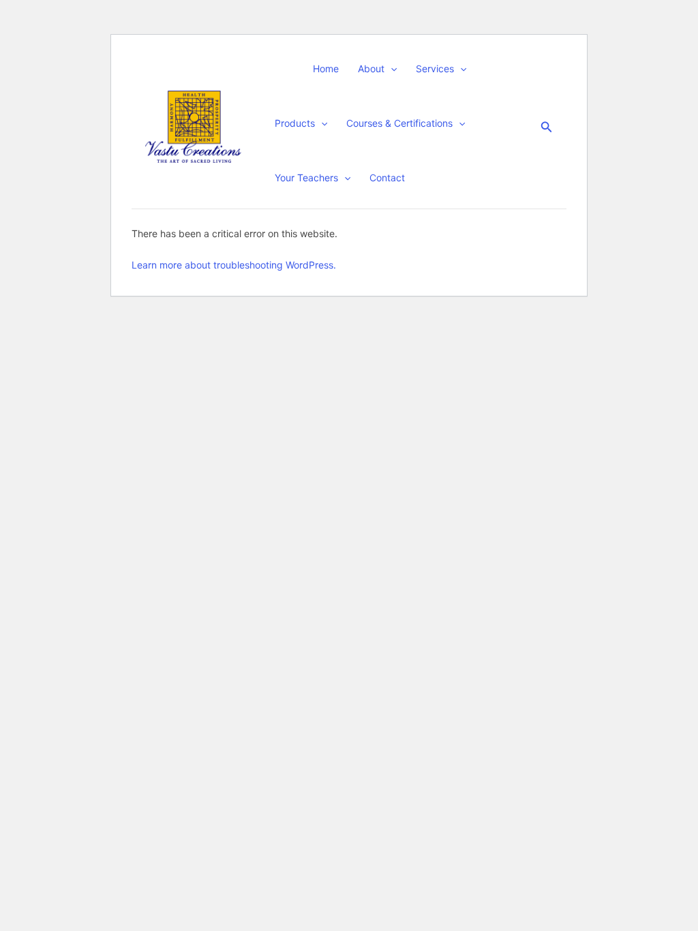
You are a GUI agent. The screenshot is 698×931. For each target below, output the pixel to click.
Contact (387, 177)
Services (435, 68)
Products (295, 123)
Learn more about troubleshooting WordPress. (234, 265)
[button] (390, 69)
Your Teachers (306, 177)
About (371, 68)
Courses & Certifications (399, 123)
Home (326, 68)
